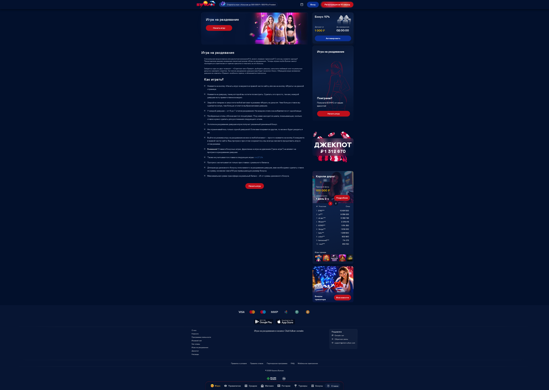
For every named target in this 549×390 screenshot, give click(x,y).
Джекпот (195, 351)
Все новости (342, 297)
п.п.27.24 (259, 157)
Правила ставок (256, 363)
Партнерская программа (277, 363)
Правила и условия (239, 363)
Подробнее (342, 197)
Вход (312, 4)
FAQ (292, 363)
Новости (195, 334)
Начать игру (219, 28)
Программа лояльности (201, 337)
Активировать (333, 38)
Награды (195, 354)
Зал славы (196, 344)
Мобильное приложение (308, 363)
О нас (194, 330)
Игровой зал (197, 340)
